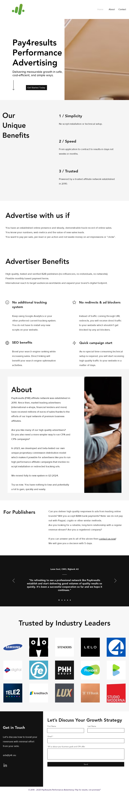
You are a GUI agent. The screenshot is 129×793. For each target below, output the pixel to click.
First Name (51, 726)
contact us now (107, 538)
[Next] (115, 581)
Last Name (92, 726)
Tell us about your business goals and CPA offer (66, 746)
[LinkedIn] (5, 765)
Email (50, 736)
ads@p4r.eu (9, 755)
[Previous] (14, 581)
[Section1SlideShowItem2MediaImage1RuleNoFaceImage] (61, 600)
